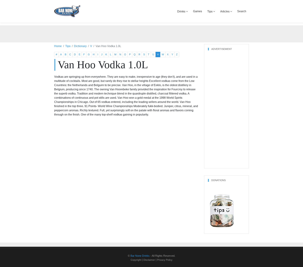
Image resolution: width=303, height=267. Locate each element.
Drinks (181, 11)
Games (197, 11)
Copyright (136, 259)
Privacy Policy (164, 259)
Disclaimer (149, 259)
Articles (225, 11)
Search (241, 11)
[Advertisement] (151, 33)
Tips (210, 11)
